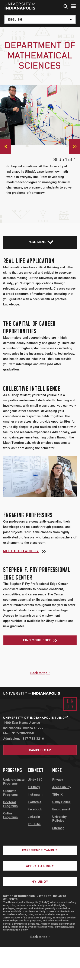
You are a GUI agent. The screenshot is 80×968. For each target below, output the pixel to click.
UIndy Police (61, 802)
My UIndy (40, 881)
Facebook (35, 809)
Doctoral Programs (10, 804)
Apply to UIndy (40, 866)
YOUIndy (34, 787)
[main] (40, 357)
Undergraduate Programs (14, 781)
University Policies (59, 818)
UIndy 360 (35, 780)
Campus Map (40, 750)
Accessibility (61, 787)
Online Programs (10, 815)
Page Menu (37, 242)
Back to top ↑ (40, 673)
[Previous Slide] (5, 146)
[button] (66, 6)
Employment (61, 809)
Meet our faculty (21, 551)
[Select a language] (40, 19)
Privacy (57, 780)
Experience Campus (40, 850)
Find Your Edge (37, 640)
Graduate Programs (10, 793)
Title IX (57, 794)
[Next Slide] (74, 146)
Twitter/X (34, 802)
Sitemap (58, 828)
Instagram (35, 794)
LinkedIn (34, 817)
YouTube (34, 824)
